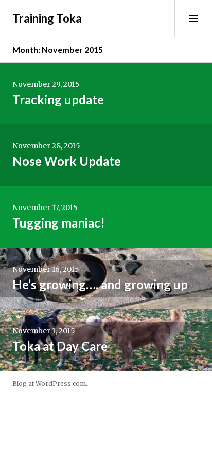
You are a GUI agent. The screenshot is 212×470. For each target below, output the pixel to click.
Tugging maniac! (58, 222)
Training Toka (47, 18)
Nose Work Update (66, 161)
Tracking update (58, 99)
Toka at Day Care (60, 346)
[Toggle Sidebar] (193, 18)
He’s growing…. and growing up (100, 284)
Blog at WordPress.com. (49, 383)
